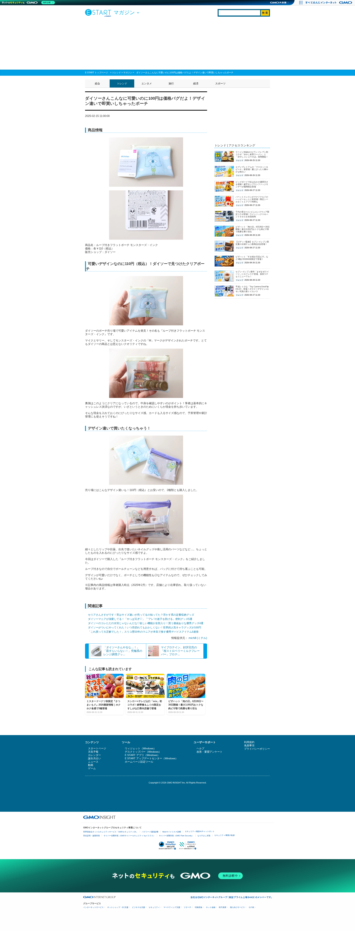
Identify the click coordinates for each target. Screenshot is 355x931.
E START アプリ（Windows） (142, 755)
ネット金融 (210, 907)
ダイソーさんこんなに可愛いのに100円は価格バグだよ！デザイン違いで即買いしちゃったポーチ (184, 72)
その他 (251, 907)
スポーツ (220, 83)
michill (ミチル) (198, 637)
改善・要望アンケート (209, 751)
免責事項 (249, 745)
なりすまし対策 (203, 836)
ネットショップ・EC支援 (117, 907)
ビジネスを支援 (138, 907)
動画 (90, 765)
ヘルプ (200, 748)
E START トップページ (96, 72)
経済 (195, 83)
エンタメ (146, 83)
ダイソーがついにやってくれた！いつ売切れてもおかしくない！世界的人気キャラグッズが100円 (144, 627)
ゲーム (92, 768)
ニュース (93, 761)
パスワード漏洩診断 (150, 832)
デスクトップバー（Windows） (143, 751)
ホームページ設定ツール (139, 761)
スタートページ (97, 748)
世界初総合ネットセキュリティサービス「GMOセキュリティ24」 (110, 832)
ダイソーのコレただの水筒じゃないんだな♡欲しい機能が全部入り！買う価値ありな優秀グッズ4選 (145, 623)
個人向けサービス (237, 907)
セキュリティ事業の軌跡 (224, 835)
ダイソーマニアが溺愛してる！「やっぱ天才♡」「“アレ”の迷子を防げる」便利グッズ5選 (140, 618)
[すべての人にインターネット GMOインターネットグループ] (329, 2)
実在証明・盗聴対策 (91, 836)
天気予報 (93, 751)
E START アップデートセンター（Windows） (151, 758)
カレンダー (94, 755)
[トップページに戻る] (99, 12)
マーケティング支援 (171, 907)
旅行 (171, 83)
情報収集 (198, 907)
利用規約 (249, 742)
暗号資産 (222, 907)
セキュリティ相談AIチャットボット (199, 831)
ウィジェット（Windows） (140, 748)
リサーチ (187, 907)
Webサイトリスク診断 (171, 832)
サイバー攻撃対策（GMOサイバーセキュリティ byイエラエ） (129, 836)
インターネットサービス (93, 907)
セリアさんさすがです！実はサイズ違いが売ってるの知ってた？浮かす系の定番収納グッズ (141, 614)
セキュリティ (154, 907)
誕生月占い (94, 758)
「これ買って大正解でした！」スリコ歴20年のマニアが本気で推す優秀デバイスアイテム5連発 (143, 631)
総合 (97, 83)
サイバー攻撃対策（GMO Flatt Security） (176, 836)
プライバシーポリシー (257, 748)
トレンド (116, 72)
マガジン (127, 72)
